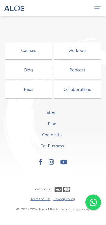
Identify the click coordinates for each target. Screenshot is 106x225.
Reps (28, 89)
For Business (52, 145)
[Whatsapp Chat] (93, 202)
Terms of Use (41, 199)
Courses (28, 50)
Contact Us (52, 134)
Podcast (77, 70)
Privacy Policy (64, 199)
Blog (28, 70)
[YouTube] (63, 162)
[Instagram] (51, 162)
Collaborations (77, 89)
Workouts (77, 50)
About (52, 112)
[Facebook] (40, 162)
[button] (96, 8)
